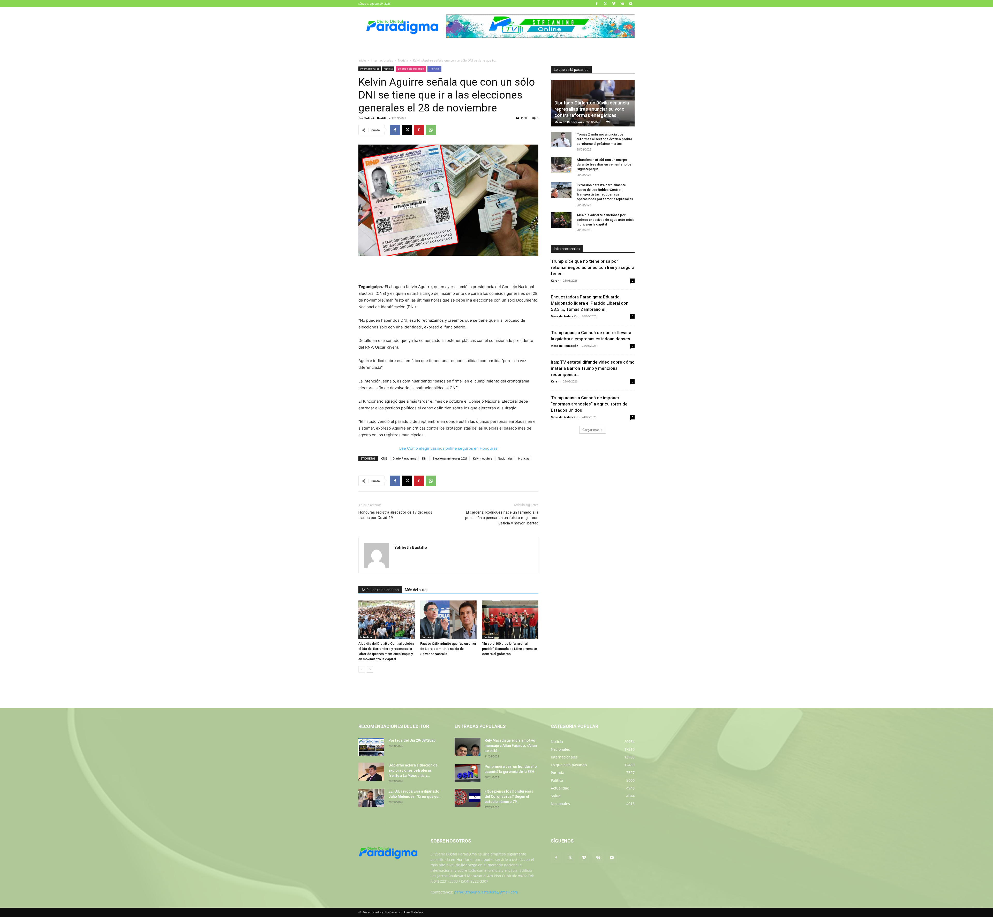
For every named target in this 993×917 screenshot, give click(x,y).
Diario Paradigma (404, 458)
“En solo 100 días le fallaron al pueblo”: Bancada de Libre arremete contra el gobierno (509, 649)
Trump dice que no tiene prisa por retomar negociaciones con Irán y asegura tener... (592, 267)
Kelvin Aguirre (482, 458)
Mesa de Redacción (568, 122)
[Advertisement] (448, 270)
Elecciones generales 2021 (450, 458)
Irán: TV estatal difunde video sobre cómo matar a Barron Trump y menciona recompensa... (593, 368)
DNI (424, 458)
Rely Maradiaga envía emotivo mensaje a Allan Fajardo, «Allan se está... (511, 745)
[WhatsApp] (431, 130)
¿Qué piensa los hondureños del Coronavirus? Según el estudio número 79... (509, 796)
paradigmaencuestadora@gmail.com (486, 892)
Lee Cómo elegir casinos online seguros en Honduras (448, 448)
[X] (605, 3)
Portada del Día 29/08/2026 (411, 740)
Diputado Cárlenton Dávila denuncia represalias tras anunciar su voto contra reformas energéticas (591, 109)
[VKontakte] (622, 3)
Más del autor (416, 590)
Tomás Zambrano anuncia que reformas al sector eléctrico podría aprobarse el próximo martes (604, 139)
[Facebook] (596, 3)
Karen (555, 280)
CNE (384, 458)
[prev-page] (361, 669)
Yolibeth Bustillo (375, 118)
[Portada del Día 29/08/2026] (371, 747)
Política (434, 68)
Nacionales (505, 458)
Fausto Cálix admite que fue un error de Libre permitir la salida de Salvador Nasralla (448, 649)
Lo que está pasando (411, 68)
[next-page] (370, 669)
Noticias (523, 458)
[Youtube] (631, 3)
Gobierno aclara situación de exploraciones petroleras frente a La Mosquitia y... (413, 770)
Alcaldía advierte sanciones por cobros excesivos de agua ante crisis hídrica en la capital (605, 219)
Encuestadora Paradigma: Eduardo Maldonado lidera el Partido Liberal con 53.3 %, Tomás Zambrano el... (589, 303)
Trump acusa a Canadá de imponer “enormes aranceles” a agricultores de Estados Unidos (589, 404)
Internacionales (382, 60)
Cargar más (590, 429)
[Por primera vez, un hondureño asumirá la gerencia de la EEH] (467, 773)
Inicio (362, 60)
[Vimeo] (614, 3)
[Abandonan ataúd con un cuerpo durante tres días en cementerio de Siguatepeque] (561, 164)
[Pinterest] (419, 130)
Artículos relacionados (380, 590)
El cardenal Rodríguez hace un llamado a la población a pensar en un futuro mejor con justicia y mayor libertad (501, 517)
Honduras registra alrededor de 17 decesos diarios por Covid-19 (395, 515)
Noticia (403, 60)
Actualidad (366, 637)
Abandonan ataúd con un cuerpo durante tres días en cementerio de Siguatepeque (604, 164)
